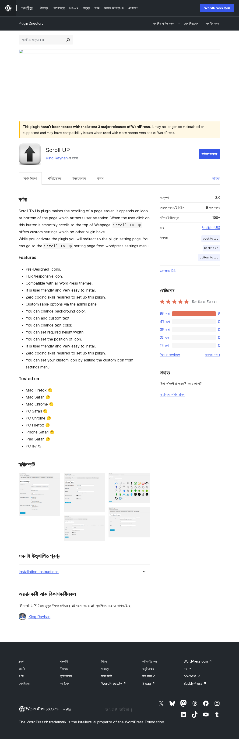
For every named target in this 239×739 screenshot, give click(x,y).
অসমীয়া (67, 709)
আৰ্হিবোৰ (64, 683)
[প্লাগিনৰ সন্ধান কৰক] (68, 40)
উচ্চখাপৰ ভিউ (168, 270)
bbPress (192, 676)
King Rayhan (57, 158)
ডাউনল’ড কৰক (209, 154)
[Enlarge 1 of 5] (53, 479)
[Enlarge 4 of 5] (143, 479)
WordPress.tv (113, 683)
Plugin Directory (31, 23)
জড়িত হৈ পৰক (149, 661)
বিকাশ (100, 178)
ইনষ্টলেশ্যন (79, 178)
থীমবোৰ (64, 669)
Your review (170, 354)
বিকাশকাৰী (106, 676)
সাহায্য (216, 178)
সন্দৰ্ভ (21, 661)
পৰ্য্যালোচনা (54, 178)
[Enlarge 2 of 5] (98, 479)
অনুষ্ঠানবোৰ (148, 669)
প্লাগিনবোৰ (66, 676)
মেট (187, 669)
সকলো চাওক (212, 354)
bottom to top (209, 257)
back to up (211, 248)
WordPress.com (198, 661)
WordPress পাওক (217, 8)
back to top (210, 238)
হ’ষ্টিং (21, 676)
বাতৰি (22, 669)
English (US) (211, 228)
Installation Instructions (39, 572)
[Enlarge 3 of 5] (98, 521)
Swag (148, 683)
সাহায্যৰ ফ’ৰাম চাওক (172, 394)
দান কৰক (149, 676)
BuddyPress (195, 683)
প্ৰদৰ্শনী (64, 661)
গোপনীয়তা (24, 683)
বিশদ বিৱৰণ (30, 178)
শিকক (104, 661)
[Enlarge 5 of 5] (143, 513)
